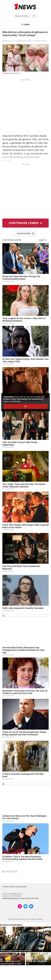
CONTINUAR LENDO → (25, 223)
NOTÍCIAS (11, 871)
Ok (25, 406)
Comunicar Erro (24, 233)
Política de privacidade (18, 887)
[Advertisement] (25, 106)
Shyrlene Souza (41, 41)
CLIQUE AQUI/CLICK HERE (28, 898)
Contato (5, 887)
